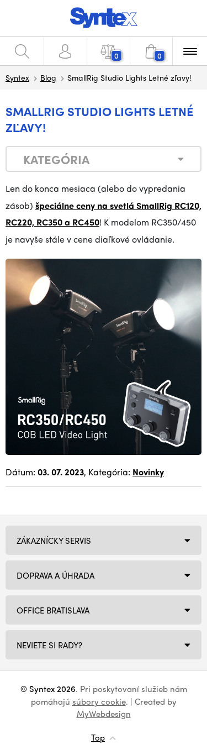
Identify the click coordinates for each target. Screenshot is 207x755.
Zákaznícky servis (54, 540)
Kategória (56, 159)
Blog (48, 77)
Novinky (148, 471)
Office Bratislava (53, 610)
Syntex (17, 77)
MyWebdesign (104, 713)
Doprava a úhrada (55, 575)
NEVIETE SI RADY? (49, 645)
